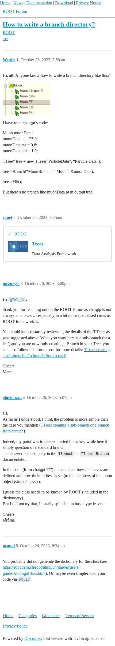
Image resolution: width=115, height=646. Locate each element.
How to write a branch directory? (49, 24)
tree (5, 39)
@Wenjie (17, 299)
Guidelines (51, 615)
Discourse (32, 638)
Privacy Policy (15, 626)
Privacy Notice (88, 3)
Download (64, 3)
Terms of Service (80, 615)
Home (5, 3)
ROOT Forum (15, 11)
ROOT (20, 234)
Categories (28, 615)
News (18, 3)
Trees (37, 243)
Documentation (39, 3)
